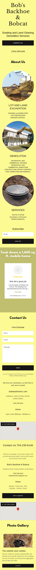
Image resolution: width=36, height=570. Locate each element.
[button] (29, 414)
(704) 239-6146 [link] (18, 51)
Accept (17, 565)
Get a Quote (18, 495)
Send (18, 368)
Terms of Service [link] (19, 375)
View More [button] (18, 292)
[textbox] (18, 234)
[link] (18, 25)
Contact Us (18, 43)
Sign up (18, 241)
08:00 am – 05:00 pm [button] (22, 414)
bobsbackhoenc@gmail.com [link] (18, 475)
